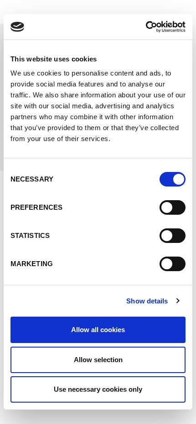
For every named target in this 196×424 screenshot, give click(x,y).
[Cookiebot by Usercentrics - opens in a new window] (146, 27)
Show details (147, 301)
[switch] (173, 207)
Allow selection (98, 359)
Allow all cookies (98, 329)
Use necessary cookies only (98, 389)
